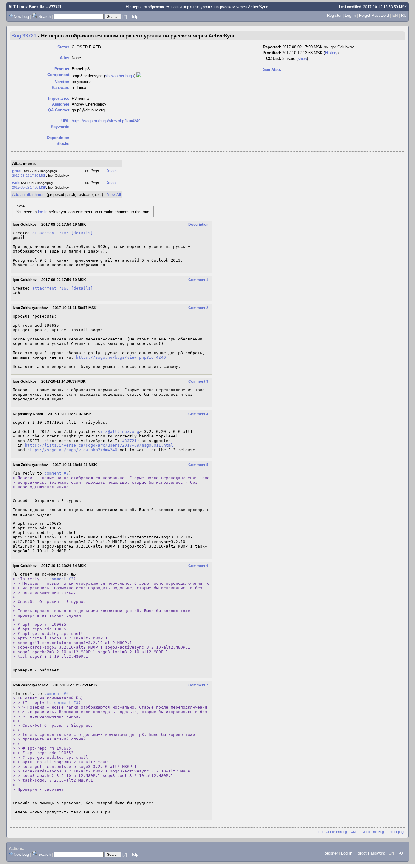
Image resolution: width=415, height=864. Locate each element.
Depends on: (58, 137)
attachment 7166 (50, 288)
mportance (58, 98)
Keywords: (60, 126)
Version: (62, 81)
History (331, 53)
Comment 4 (198, 414)
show (302, 58)
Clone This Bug (373, 832)
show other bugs (119, 76)
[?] (124, 16)
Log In (350, 15)
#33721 (129, 440)
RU (403, 15)
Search (44, 16)
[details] (82, 233)
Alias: (65, 58)
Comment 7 (198, 685)
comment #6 (56, 693)
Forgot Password (374, 15)
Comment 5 (198, 465)
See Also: (272, 69)
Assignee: (61, 104)
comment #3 (56, 473)
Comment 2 (198, 308)
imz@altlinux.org (119, 431)
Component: (58, 74)
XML (354, 832)
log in (42, 212)
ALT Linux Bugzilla (26, 7)
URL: (65, 121)
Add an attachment (29, 194)
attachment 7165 (50, 233)
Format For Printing (332, 832)
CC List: (273, 58)
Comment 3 (198, 381)
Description (198, 224)
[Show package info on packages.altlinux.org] (138, 76)
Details (111, 171)
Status (63, 47)
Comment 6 (198, 566)
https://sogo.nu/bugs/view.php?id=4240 (106, 121)
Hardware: (61, 87)
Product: (62, 69)
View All (114, 194)
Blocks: (63, 143)
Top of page (396, 832)
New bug (21, 16)
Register (334, 15)
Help (134, 16)
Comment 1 (198, 280)
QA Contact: (59, 110)
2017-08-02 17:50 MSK (29, 175)
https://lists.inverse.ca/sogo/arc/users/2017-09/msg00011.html (99, 445)
